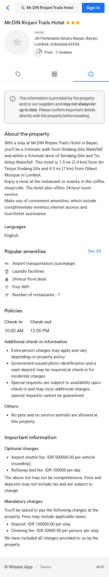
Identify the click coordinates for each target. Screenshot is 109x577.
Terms (45, 567)
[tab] (18, 74)
